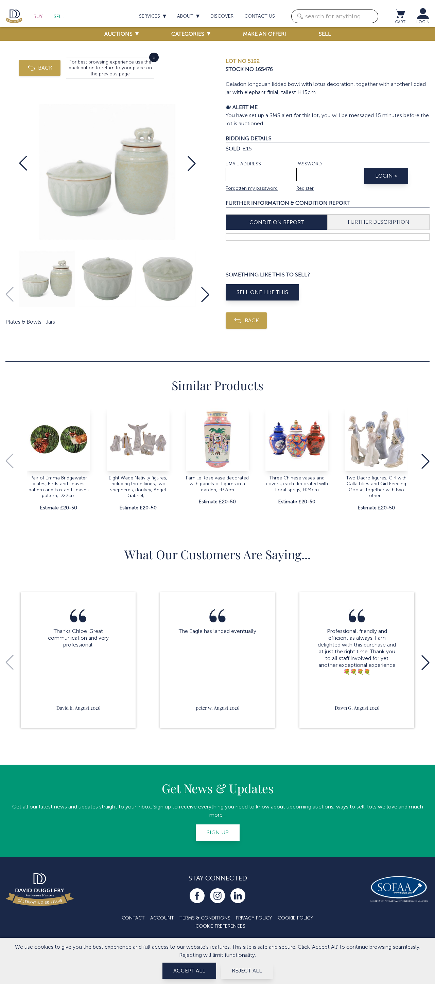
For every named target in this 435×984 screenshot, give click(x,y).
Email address (243, 163)
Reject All (247, 970)
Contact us (259, 16)
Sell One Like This (262, 292)
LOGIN (423, 21)
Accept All (189, 970)
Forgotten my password (252, 188)
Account (162, 918)
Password (309, 163)
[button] (23, 163)
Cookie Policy (295, 918)
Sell (59, 16)
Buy (38, 16)
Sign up (218, 832)
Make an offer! (264, 34)
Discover (221, 16)
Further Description (379, 222)
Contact (133, 918)
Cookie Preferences (220, 926)
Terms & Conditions (204, 918)
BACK (45, 68)
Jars (50, 322)
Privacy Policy (254, 918)
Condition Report (276, 222)
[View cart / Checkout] (400, 13)
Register (305, 188)
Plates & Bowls (23, 322)
